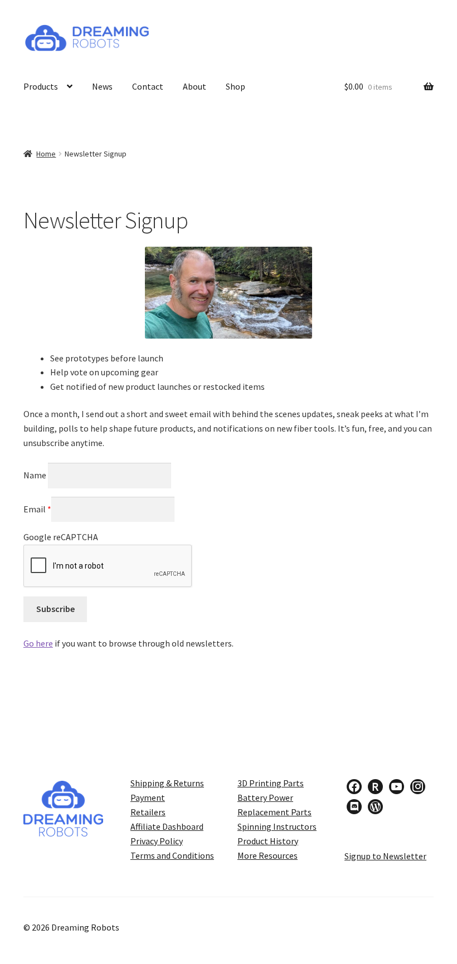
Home (46, 154)
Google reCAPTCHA (60, 536)
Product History (267, 840)
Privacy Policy (156, 840)
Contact (147, 86)
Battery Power (265, 797)
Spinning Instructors (277, 826)
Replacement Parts (274, 812)
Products (40, 86)
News (102, 86)
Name (35, 475)
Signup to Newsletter (385, 856)
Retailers (148, 812)
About (194, 86)
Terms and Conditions (172, 855)
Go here (38, 643)
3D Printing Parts (270, 783)
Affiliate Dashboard (166, 826)
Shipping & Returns (167, 783)
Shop (235, 86)
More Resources (267, 855)
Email (37, 509)
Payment (147, 797)
